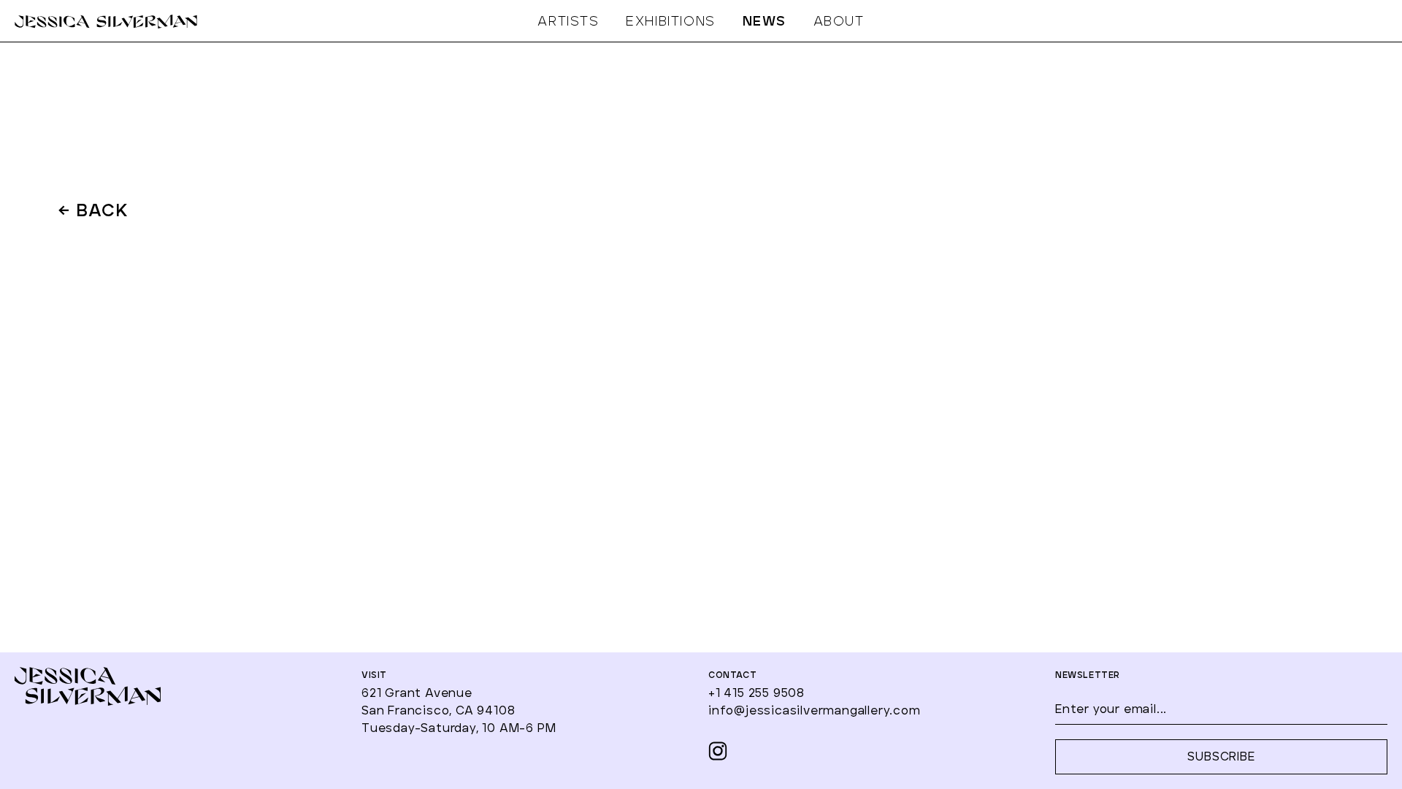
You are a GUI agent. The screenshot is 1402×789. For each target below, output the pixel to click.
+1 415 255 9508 (756, 693)
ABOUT (839, 21)
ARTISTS (568, 21)
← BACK (93, 212)
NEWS (764, 21)
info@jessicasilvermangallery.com (814, 711)
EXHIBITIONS (671, 21)
